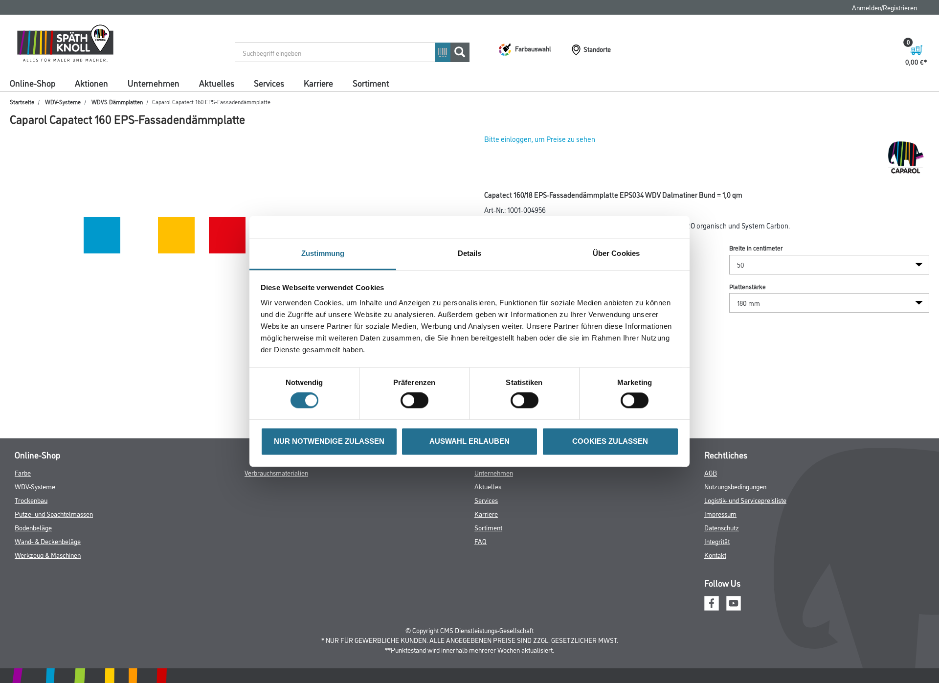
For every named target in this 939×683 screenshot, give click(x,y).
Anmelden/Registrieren (884, 7)
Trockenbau (31, 499)
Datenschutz (721, 527)
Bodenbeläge (33, 527)
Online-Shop (32, 83)
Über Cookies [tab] (616, 253)
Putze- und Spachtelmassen (54, 513)
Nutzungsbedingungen (735, 486)
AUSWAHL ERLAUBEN (469, 441)
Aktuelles (216, 83)
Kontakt (715, 554)
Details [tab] (470, 253)
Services (269, 83)
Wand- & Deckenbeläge (48, 541)
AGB (710, 472)
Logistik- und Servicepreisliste (745, 499)
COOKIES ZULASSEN (610, 441)
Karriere (318, 83)
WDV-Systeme (63, 101)
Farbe (23, 472)
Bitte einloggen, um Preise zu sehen (539, 139)
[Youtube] (733, 601)
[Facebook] (711, 601)
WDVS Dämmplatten (117, 101)
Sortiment (371, 83)
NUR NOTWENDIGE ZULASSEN (329, 441)
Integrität (717, 541)
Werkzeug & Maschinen (48, 554)
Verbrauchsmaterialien (276, 472)
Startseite (22, 101)
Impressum (720, 513)
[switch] (416, 401)
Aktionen (91, 83)
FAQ (480, 541)
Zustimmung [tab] (323, 253)
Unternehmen (153, 83)
